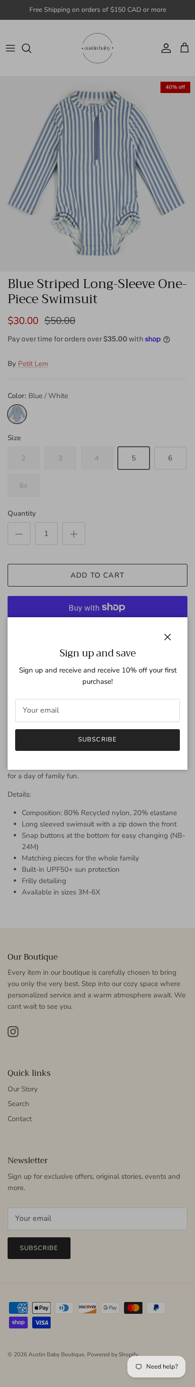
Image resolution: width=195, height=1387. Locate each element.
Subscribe (97, 739)
